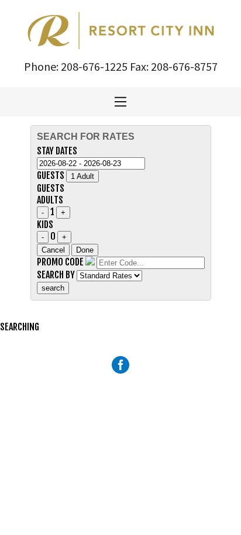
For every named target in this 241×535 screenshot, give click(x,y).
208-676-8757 (184, 66)
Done (85, 250)
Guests (50, 175)
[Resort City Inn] (120, 29)
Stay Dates (57, 151)
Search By (56, 275)
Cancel (53, 250)
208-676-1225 (94, 66)
